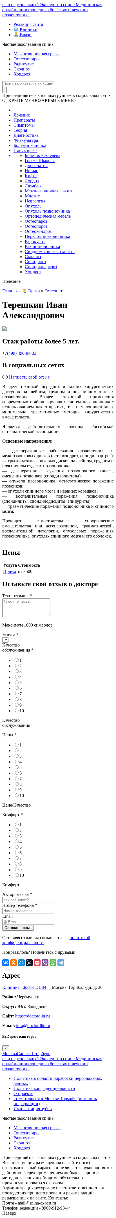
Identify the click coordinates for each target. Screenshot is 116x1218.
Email (7, 916)
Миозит (32, 195)
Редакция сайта (28, 24)
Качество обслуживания (18, 647)
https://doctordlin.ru (32, 1016)
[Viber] (45, 962)
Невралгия (35, 201)
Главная (9, 290)
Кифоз (31, 175)
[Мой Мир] (21, 962)
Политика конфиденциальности (44, 1088)
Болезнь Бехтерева (42, 155)
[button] (38, 100)
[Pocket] (37, 962)
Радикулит (24, 64)
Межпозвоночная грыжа (37, 53)
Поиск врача (25, 150)
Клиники (28, 29)
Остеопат (53, 290)
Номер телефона (19, 905)
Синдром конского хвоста (50, 251)
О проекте (23, 1093)
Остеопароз (36, 221)
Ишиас (31, 170)
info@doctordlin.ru (33, 1025)
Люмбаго (34, 185)
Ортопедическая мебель (48, 216)
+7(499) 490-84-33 (19, 353)
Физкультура (26, 140)
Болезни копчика (30, 145)
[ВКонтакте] (5, 962)
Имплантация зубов (33, 1108)
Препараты (24, 120)
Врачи (25, 34)
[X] (29, 962)
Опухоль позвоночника (47, 211)
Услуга (10, 634)
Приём (9, 571)
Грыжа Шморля (40, 160)
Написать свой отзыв (29, 377)
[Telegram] (60, 962)
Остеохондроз (27, 58)
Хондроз (22, 74)
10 (21, 710)
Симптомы (24, 125)
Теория (20, 130)
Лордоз (32, 180)
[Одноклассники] (13, 962)
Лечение (22, 115)
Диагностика (26, 135)
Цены (9, 734)
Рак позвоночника (42, 246)
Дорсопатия (36, 165)
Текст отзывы (17, 595)
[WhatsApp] (53, 962)
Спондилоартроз (41, 266)
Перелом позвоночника (47, 236)
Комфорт (12, 814)
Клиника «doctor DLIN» (26, 987)
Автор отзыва (17, 894)
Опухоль (33, 206)
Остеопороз (36, 226)
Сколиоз (22, 69)
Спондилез (35, 261)
